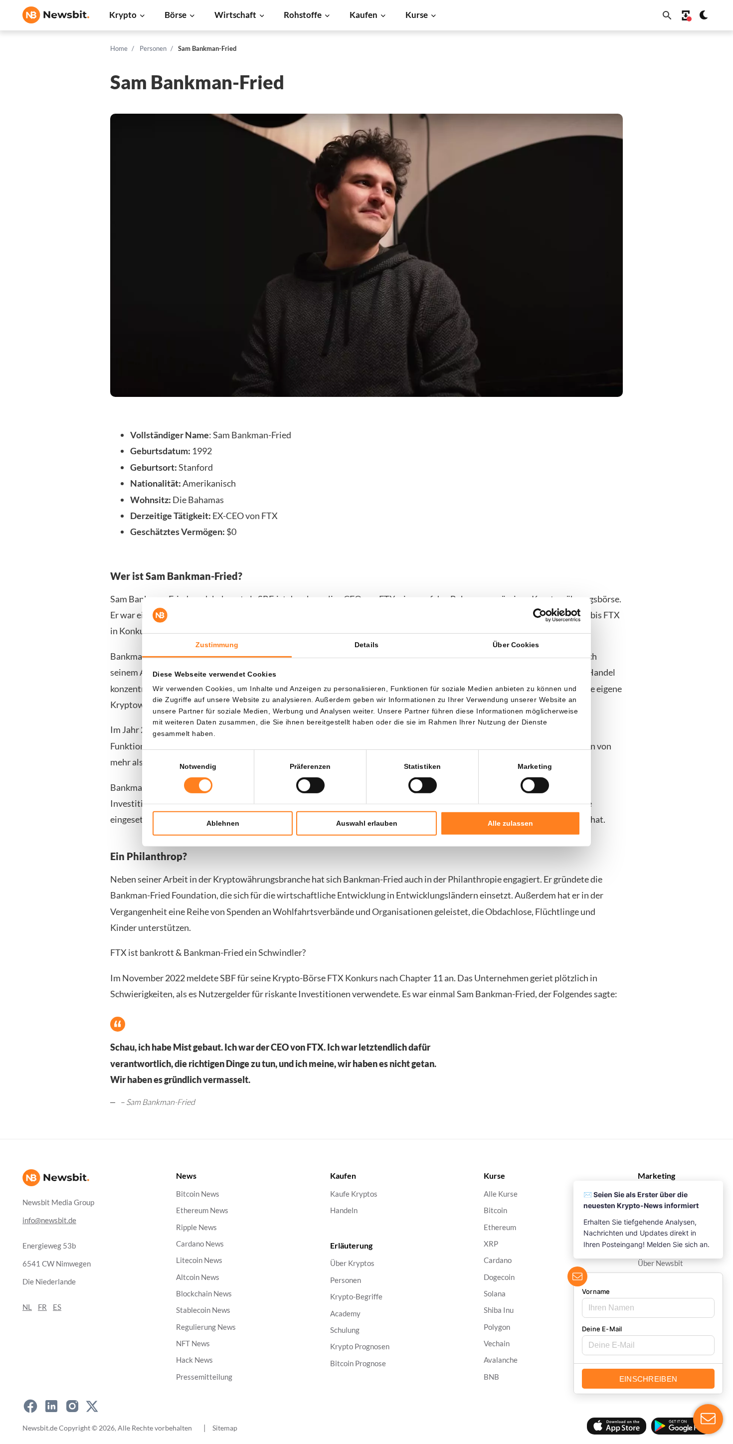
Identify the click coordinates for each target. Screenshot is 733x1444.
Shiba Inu (499, 1310)
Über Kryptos (352, 1263)
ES (57, 1307)
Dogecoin (499, 1276)
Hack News (194, 1360)
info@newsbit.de (49, 1220)
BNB (491, 1377)
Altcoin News (197, 1276)
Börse (175, 14)
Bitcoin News (197, 1194)
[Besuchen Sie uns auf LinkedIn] (51, 1406)
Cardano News (200, 1244)
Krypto (123, 14)
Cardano (498, 1260)
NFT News (193, 1343)
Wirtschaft (235, 14)
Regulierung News (206, 1326)
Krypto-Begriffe (356, 1296)
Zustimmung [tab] (217, 645)
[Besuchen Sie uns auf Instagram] (72, 1406)
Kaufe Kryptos (353, 1194)
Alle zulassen (510, 823)
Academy (345, 1313)
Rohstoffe (303, 14)
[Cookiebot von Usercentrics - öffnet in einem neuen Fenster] (536, 615)
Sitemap (224, 1427)
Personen (153, 48)
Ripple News (196, 1227)
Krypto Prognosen (359, 1346)
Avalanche (501, 1360)
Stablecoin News (203, 1310)
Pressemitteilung (204, 1377)
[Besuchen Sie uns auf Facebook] (30, 1406)
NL (27, 1307)
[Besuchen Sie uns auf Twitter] (92, 1406)
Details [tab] (366, 645)
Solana (495, 1293)
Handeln (344, 1210)
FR (42, 1307)
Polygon (497, 1326)
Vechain (497, 1343)
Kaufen (363, 14)
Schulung (345, 1330)
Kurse (416, 14)
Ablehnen (222, 823)
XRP (491, 1244)
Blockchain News (204, 1293)
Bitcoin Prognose (358, 1363)
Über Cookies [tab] (516, 645)
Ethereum (500, 1227)
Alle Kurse (501, 1194)
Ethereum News (202, 1210)
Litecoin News (199, 1260)
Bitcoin (495, 1210)
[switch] (310, 785)
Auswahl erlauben (366, 823)
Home (119, 48)
